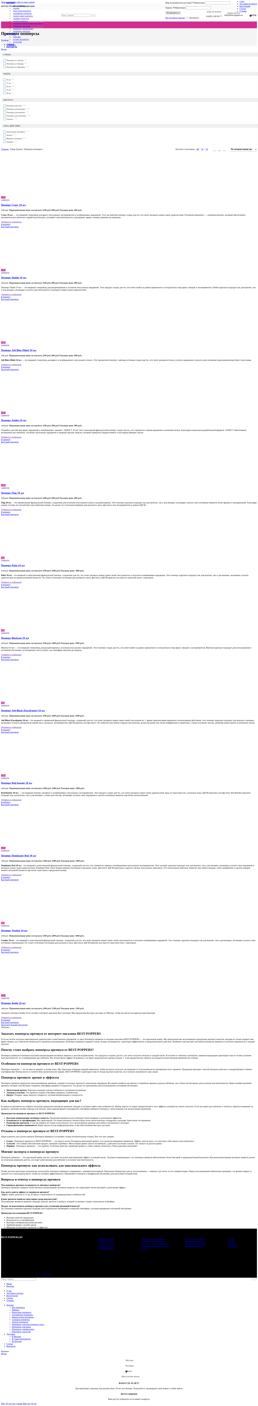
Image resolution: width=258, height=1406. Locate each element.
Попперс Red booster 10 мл (16, 783)
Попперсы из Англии (15, 60)
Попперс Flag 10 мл (12, 493)
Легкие (9, 135)
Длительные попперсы (15, 132)
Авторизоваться (173, 13)
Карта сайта (46, 1274)
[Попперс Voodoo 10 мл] (21, 920)
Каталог (232, 1241)
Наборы (16, 8)
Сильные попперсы (21, 1319)
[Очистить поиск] (88, 15)
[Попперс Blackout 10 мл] (21, 628)
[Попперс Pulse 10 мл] (21, 555)
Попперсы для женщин (15, 109)
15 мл (8, 83)
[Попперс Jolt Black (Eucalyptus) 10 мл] (21, 700)
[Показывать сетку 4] (219, 149)
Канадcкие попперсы (21, 1312)
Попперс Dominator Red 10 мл (18, 855)
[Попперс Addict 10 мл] (21, 410)
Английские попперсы (22, 1315)
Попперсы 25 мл (106, 1246)
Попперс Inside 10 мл (13, 1003)
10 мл (8, 80)
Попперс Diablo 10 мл (13, 277)
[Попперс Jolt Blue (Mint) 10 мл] (21, 340)
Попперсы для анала (22, 26)
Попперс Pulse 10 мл (13, 565)
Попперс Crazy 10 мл (13, 205)
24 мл (8, 87)
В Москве (17, 37)
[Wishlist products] (246, 15)
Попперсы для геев (14, 106)
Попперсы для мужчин (15, 112)
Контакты (232, 1246)
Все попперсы (19, 6)
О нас (231, 1239)
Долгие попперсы (20, 1322)
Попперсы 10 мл (106, 1239)
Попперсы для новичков (16, 116)
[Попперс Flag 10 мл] (21, 483)
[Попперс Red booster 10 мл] (21, 773)
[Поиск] (93, 15)
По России (17, 42)
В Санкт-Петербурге (21, 39)
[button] (5, 224)
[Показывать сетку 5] (224, 149)
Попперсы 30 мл (106, 1249)
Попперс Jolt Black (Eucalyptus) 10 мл (23, 710)
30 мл (8, 93)
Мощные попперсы (14, 139)
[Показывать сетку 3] (214, 149)
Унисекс (9, 119)
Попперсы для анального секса (156, 1244)
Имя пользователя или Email (185, 3)
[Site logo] (20, 22)
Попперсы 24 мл (106, 1244)
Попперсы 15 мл (106, 1241)
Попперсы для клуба (21, 31)
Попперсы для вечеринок (153, 1239)
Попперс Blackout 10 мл (15, 638)
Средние (9, 142)
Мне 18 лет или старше (12, 1404)
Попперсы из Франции (15, 67)
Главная (5, 149)
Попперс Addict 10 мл (13, 420)
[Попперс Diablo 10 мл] (21, 268)
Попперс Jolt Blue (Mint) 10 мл (18, 350)
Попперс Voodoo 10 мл (14, 930)
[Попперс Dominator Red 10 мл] (21, 845)
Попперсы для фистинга (23, 29)
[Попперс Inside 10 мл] (21, 993)
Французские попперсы (23, 1317)
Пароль (175, 8)
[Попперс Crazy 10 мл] (21, 195)
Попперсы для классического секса (28, 24)
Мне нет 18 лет (30, 1404)
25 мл (8, 90)
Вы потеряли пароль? (175, 18)
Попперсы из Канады (15, 64)
